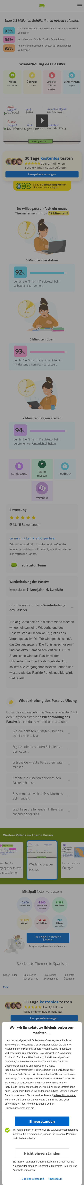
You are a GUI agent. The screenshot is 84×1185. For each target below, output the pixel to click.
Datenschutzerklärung (16, 1065)
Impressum (56, 1178)
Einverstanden (42, 1121)
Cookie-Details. (46, 1065)
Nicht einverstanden (42, 1153)
